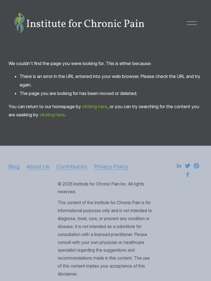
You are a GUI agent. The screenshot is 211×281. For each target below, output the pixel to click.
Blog (14, 166)
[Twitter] (187, 165)
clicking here (94, 106)
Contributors (71, 166)
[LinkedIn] (179, 165)
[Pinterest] (196, 165)
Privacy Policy (111, 166)
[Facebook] (187, 174)
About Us (37, 166)
